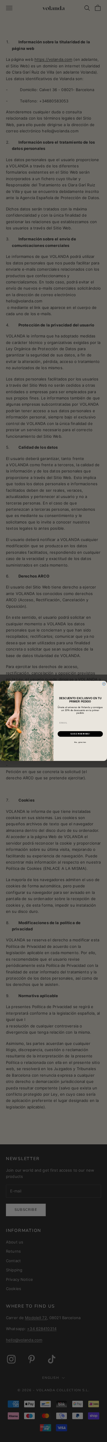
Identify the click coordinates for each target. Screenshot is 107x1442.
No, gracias (80, 742)
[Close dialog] (104, 684)
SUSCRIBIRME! (80, 734)
